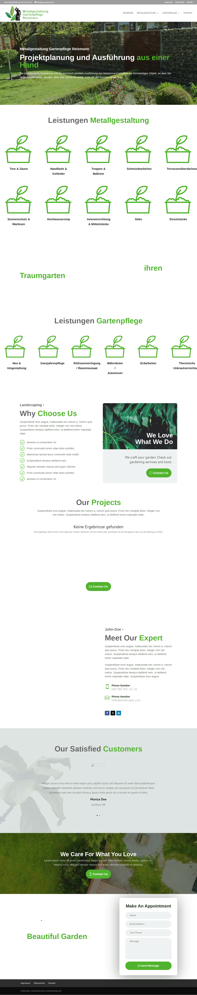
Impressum (169, 2)
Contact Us (160, 473)
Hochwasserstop (58, 219)
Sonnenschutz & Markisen (18, 222)
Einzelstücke (178, 219)
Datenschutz (179, 2)
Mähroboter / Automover (115, 368)
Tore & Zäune (19, 168)
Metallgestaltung (146, 13)
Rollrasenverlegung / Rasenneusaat (87, 366)
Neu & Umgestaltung (16, 366)
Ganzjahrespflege (52, 363)
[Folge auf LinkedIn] (118, 713)
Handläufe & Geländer (58, 171)
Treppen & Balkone (98, 171)
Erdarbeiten (148, 363)
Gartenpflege (170, 13)
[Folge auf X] (113, 713)
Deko (138, 219)
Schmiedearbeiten (139, 168)
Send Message (150, 965)
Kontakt (190, 2)
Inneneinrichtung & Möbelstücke (98, 222)
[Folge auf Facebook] (107, 713)
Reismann (128, 13)
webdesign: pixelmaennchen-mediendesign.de (41, 991)
